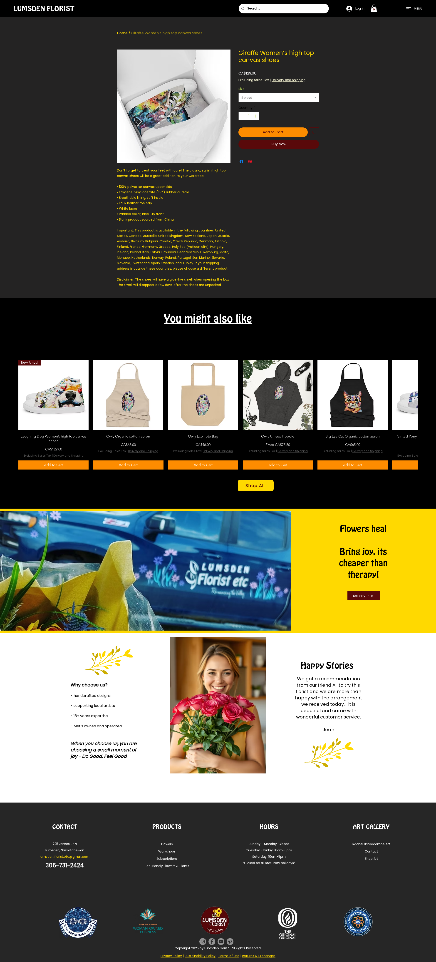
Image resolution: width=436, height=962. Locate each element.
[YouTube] (221, 941)
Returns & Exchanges (258, 956)
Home (122, 33)
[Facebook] (211, 941)
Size (242, 89)
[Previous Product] (12, 415)
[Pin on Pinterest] (250, 161)
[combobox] (278, 97)
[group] (218, 415)
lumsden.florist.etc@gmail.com (64, 856)
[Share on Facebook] (241, 161)
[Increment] (256, 116)
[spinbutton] (249, 116)
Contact (371, 851)
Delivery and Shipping (288, 80)
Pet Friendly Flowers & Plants (167, 866)
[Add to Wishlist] (314, 132)
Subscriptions (167, 858)
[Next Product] (424, 415)
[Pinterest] (230, 941)
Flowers (167, 844)
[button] (374, 8)
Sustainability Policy (200, 956)
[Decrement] (242, 116)
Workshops (167, 851)
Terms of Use (228, 956)
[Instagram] (202, 941)
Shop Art (371, 858)
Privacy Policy (171, 956)
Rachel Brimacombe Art (371, 844)
